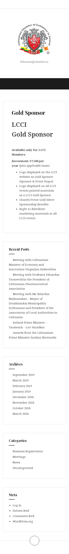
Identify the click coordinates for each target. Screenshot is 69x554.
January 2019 (22, 391)
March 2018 (21, 414)
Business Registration (28, 451)
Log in (17, 505)
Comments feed (23, 516)
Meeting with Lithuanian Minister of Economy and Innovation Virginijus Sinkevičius (32, 264)
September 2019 (23, 375)
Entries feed (21, 510)
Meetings (19, 457)
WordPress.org (23, 521)
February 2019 (22, 386)
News (16, 462)
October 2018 (21, 408)
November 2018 (23, 402)
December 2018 (23, 397)
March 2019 (21, 380)
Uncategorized (23, 468)
